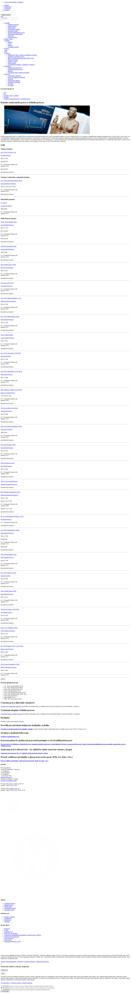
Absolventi (7, 8)
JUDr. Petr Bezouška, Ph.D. (9, 246)
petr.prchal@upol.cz (6, 466)
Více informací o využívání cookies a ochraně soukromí (16, 983)
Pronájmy (10, 84)
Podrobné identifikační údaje (9, 780)
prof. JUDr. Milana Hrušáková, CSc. (11, 298)
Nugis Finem (8, 940)
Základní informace (13, 24)
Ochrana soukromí (29, 961)
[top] (1, 963)
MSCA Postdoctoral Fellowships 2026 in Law (21, 58)
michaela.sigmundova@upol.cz (9, 495)
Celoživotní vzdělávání (14, 76)
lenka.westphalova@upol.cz (9, 667)
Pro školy (10, 79)
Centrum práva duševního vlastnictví (11, 706)
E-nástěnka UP (8, 932)
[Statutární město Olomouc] (5, 952)
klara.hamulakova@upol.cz (8, 183)
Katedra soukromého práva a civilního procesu (17, 99)
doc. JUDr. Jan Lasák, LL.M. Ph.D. (11, 353)
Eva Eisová (4, 203)
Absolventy (7, 920)
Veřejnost (7, 921)
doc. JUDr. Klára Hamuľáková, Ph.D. (11, 180)
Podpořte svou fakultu (14, 82)
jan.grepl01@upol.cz (6, 286)
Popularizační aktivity (14, 80)
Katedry (10, 42)
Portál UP (7, 928)
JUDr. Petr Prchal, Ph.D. (8, 463)
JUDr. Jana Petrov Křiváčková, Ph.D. (11, 426)
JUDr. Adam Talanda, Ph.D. (9, 554)
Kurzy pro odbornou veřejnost (16, 77)
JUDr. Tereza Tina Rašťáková (9, 481)
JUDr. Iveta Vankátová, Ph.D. (9, 627)
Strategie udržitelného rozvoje (16, 32)
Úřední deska (11, 28)
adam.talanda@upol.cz (7, 557)
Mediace (10, 71)
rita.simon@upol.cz (6, 519)
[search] (1, 20)
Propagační (6, 989)
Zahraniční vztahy (13, 31)
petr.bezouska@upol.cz (7, 249)
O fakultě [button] (7, 23)
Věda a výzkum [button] (7, 52)
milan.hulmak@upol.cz (7, 319)
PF (5, 94)
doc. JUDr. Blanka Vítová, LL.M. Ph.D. (12, 646)
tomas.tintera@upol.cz (7, 594)
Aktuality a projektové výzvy (16, 56)
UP (5, 92)
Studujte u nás (6, 49)
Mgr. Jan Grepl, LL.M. (7, 283)
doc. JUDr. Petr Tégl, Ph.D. (8, 573)
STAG (22, 721)
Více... (3, 679)
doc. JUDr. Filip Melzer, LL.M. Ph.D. (11, 371)
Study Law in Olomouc (11, 933)
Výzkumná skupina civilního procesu (11, 714)
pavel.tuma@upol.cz (6, 612)
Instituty (10, 45)
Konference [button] (7, 66)
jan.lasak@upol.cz (6, 356)
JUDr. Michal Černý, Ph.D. (8, 264)
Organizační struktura (14, 29)
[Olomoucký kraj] (7, 947)
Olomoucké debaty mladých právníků (18, 72)
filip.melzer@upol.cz (6, 374)
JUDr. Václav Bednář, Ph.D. (9, 222)
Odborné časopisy (13, 60)
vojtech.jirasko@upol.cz (7, 338)
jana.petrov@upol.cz (6, 429)
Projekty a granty (12, 61)
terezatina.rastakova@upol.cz (9, 484)
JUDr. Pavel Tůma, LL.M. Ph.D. (10, 609)
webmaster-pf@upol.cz (42, 961)
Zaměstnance (8, 918)
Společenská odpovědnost (15, 34)
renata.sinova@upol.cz (7, 533)
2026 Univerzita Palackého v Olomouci (12, 961)
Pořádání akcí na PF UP (14, 68)
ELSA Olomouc (8, 938)
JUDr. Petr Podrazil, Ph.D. (8, 445)
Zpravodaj (11, 36)
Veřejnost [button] (7, 74)
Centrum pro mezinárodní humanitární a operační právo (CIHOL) (22, 935)
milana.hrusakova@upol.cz (8, 301)
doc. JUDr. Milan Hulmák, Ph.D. (10, 316)
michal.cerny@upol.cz (7, 267)
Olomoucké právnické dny (15, 69)
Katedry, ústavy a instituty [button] (8, 39)
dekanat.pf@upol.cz (6, 777)
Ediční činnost (12, 63)
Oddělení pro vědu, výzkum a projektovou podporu (22, 55)
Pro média (11, 85)
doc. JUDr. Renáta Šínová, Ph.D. (10, 530)
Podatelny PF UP (14, 788)
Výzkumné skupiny (13, 47)
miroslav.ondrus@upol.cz (8, 393)
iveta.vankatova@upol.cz (8, 631)
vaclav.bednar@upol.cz (7, 225)
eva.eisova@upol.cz (6, 206)
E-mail (6, 930)
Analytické (6, 988)
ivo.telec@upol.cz (6, 155)
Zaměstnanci (7, 7)
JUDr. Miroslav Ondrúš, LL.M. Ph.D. (11, 390)
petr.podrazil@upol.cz (7, 448)
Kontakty (7, 10)
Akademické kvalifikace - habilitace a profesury (21, 64)
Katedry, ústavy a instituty (11, 95)
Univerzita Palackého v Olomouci (13, 2)
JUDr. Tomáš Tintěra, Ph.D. (8, 591)
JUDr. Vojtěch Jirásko (7, 335)
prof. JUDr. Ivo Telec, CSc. (8, 152)
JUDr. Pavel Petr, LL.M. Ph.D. (9, 408)
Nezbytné (5, 986)
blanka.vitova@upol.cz (7, 649)
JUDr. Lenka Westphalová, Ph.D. (10, 664)
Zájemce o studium (9, 917)
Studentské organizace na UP (12, 941)
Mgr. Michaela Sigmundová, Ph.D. (10, 492)
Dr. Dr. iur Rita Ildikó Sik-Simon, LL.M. (12, 516)
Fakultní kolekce (12, 37)
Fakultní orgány (12, 26)
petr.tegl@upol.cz (6, 576)
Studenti (6, 5)
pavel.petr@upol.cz (6, 411)
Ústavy (10, 44)
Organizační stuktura (10, 908)
